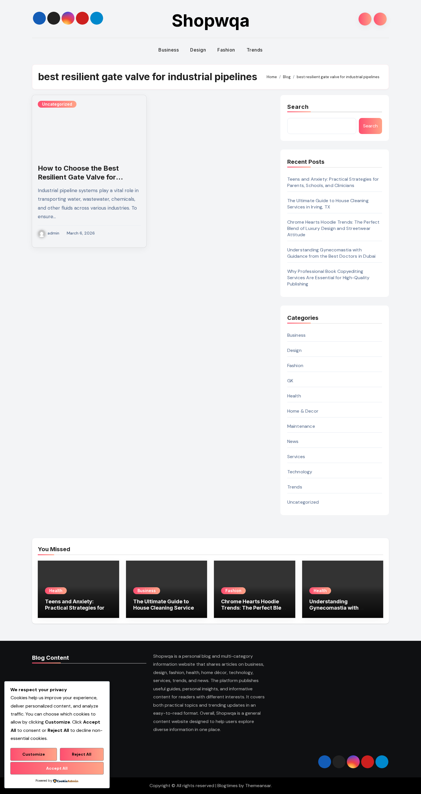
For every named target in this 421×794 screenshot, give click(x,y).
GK (290, 381)
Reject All (81, 754)
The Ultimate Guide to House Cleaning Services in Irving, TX (328, 204)
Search (298, 106)
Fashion (226, 50)
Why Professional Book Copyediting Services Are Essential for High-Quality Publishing (328, 277)
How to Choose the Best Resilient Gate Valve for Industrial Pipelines (78, 177)
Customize (33, 754)
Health (294, 396)
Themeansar (258, 786)
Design (198, 50)
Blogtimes (227, 786)
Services (296, 457)
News (293, 441)
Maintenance (301, 426)
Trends (255, 50)
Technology (299, 472)
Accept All (57, 768)
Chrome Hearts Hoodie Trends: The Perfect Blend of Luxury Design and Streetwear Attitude (333, 228)
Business (168, 50)
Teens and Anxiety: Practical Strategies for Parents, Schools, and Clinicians (333, 182)
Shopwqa (211, 20)
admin (53, 233)
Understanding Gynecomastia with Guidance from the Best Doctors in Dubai (331, 253)
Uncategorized (57, 104)
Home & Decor (302, 411)
